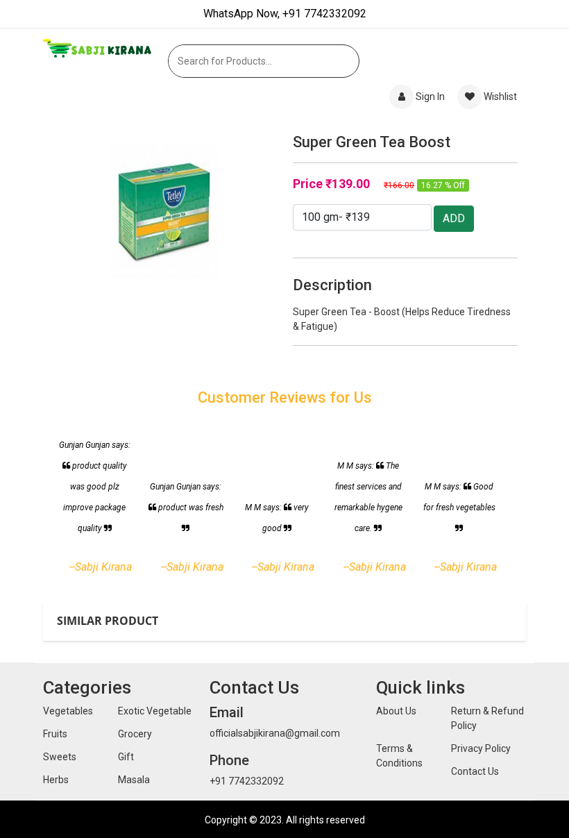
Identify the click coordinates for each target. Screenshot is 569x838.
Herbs (56, 779)
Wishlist (499, 96)
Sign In (430, 96)
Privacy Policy (481, 748)
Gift (126, 756)
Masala (134, 779)
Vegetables (68, 711)
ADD (454, 218)
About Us (396, 711)
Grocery (135, 733)
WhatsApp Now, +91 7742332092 (284, 13)
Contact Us (475, 771)
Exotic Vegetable (155, 711)
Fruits (55, 733)
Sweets (59, 756)
